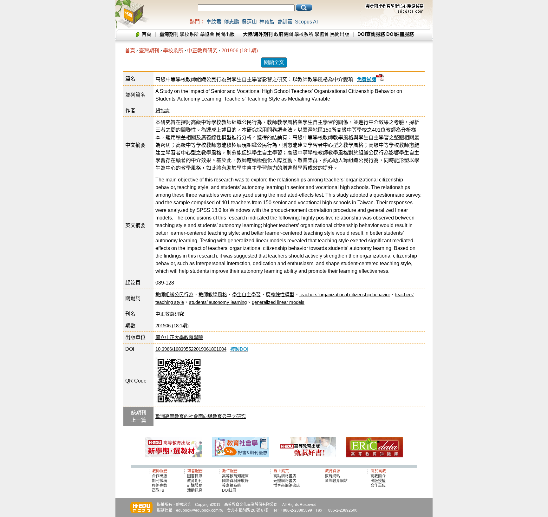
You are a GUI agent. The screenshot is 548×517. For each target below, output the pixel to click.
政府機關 (283, 34)
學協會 (207, 34)
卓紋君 (213, 21)
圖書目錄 (194, 476)
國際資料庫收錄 (235, 481)
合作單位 (378, 485)
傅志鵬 (231, 21)
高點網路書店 (285, 476)
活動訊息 (194, 490)
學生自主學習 (246, 294)
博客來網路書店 (286, 485)
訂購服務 (194, 485)
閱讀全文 (274, 62)
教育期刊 (194, 481)
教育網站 (332, 476)
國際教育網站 (336, 481)
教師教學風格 (213, 294)
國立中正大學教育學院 (179, 337)
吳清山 (249, 21)
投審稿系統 (231, 485)
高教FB (158, 490)
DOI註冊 (229, 490)
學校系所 (189, 34)
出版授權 (378, 481)
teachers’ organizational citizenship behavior (344, 294)
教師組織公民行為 (174, 294)
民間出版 (225, 34)
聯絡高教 (159, 485)
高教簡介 (378, 476)
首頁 (146, 34)
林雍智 (267, 21)
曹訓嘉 (284, 21)
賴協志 (162, 110)
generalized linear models (278, 302)
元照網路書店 (284, 481)
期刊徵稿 (159, 481)
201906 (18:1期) (239, 50)
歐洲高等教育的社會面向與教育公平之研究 (200, 416)
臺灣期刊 (149, 50)
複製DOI (239, 349)
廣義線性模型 (280, 294)
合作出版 (159, 476)
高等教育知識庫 (235, 476)
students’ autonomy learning (218, 302)
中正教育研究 (202, 50)
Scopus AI (306, 21)
